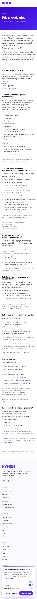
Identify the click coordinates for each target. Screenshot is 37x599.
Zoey (3, 534)
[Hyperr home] (7, 3)
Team (4, 550)
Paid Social (5, 498)
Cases (4, 556)
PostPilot (5, 527)
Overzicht (29, 569)
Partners (4, 553)
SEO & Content (6, 501)
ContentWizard (7, 524)
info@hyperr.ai (11, 88)
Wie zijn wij (5, 546)
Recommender (6, 517)
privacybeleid (10, 578)
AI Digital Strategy (7, 491)
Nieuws (4, 560)
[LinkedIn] (4, 481)
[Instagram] (8, 481)
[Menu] (33, 3)
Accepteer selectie (11, 593)
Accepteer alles (26, 593)
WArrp (4, 530)
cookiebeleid (25, 353)
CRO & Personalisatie (8, 508)
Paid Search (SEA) (7, 494)
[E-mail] (13, 481)
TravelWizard (6, 520)
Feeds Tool (5, 537)
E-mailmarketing (7, 504)
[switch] (31, 585)
